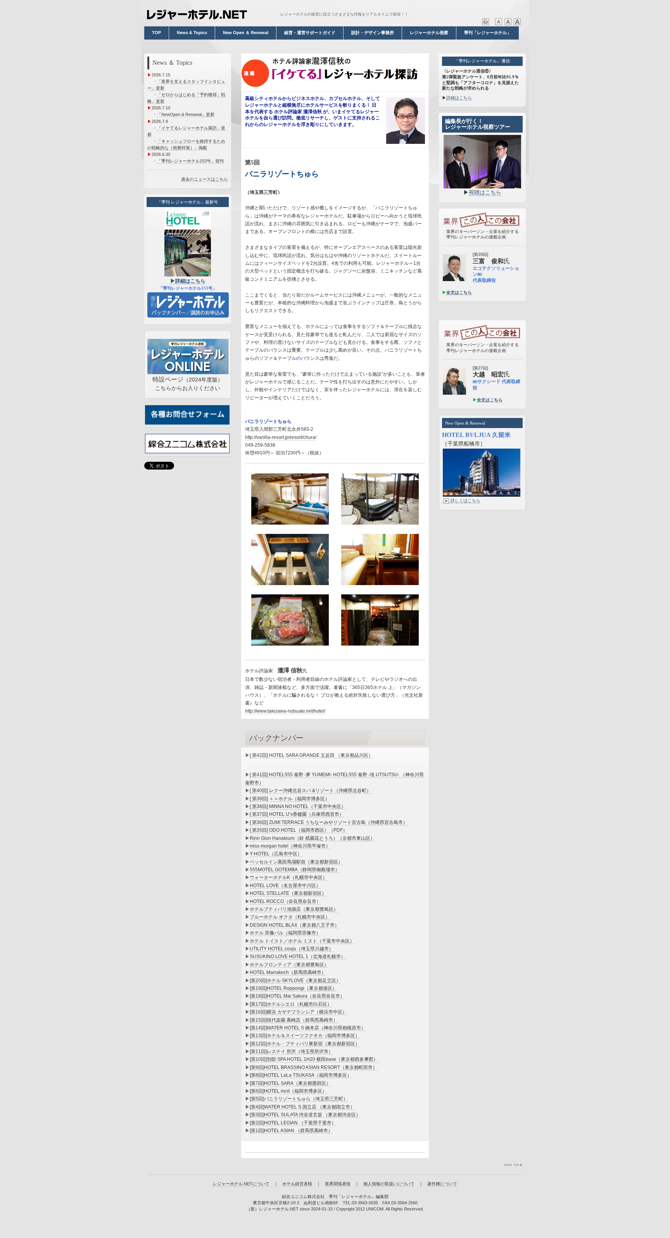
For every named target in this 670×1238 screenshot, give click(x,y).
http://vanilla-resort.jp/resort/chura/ (280, 437)
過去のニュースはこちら (204, 179)
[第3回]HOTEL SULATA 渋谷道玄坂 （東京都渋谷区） (305, 1114)
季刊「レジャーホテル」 (487, 32)
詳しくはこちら (465, 500)
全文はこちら (459, 292)
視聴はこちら (485, 192)
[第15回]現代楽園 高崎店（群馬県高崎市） (294, 1020)
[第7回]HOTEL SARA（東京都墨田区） (290, 1083)
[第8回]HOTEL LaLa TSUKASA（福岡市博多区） (301, 1075)
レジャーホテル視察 (429, 32)
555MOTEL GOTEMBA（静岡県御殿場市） (295, 869)
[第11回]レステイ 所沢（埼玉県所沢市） (291, 1051)
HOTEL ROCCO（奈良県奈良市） (285, 901)
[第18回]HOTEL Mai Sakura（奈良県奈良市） (297, 996)
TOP (156, 32)
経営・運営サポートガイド (309, 32)
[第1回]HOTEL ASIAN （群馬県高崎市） (291, 1130)
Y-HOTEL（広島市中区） (276, 853)
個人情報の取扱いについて (388, 1183)
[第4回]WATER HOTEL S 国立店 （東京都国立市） (302, 1107)
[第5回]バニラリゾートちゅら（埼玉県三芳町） (299, 1099)
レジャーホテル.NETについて (241, 1183)
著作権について (442, 1183)
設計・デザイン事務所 (372, 32)
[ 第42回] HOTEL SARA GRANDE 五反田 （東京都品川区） (311, 755)
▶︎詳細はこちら (187, 281)
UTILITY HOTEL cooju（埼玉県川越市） (291, 948)
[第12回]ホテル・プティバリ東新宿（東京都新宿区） (305, 1043)
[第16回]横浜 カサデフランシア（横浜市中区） (298, 1012)
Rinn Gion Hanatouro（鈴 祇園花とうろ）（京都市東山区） (312, 838)
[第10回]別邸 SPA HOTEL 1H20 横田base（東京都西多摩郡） (314, 1059)
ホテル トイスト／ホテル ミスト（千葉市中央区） (302, 941)
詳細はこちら (459, 97)
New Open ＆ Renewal (245, 32)
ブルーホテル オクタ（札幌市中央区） (290, 917)
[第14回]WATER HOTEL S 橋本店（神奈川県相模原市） (308, 1028)
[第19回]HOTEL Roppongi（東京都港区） (293, 988)
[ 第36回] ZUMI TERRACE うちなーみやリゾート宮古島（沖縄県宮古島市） (329, 822)
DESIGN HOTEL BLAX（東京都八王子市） (294, 925)
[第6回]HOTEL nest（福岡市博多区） (288, 1091)
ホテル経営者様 (297, 1183)
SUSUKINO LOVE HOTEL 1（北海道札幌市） (297, 956)
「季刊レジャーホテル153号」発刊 (190, 161)
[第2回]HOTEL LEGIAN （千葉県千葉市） (293, 1123)
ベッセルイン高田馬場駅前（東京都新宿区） (296, 862)
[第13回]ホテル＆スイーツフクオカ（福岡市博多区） (305, 1035)
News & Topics (192, 32)
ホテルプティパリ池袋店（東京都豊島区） (294, 909)
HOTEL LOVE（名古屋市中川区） (285, 885)
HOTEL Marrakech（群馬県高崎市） (288, 972)
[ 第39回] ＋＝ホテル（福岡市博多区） (290, 798)
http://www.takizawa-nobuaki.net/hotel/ (285, 711)
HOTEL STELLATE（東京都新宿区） (288, 893)
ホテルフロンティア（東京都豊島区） (289, 964)
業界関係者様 (338, 1183)
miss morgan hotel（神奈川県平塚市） (290, 846)
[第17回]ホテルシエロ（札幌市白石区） (291, 1004)
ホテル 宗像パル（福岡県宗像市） (285, 933)
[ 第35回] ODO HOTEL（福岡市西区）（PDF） (298, 830)
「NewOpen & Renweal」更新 (185, 114)
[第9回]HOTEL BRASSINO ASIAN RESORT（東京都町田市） (313, 1067)
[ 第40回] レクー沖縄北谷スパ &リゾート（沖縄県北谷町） (310, 790)
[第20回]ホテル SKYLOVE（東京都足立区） (295, 980)
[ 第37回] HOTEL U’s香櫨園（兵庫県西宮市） (297, 814)
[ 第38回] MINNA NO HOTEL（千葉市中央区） (298, 806)
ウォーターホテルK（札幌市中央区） (288, 877)
